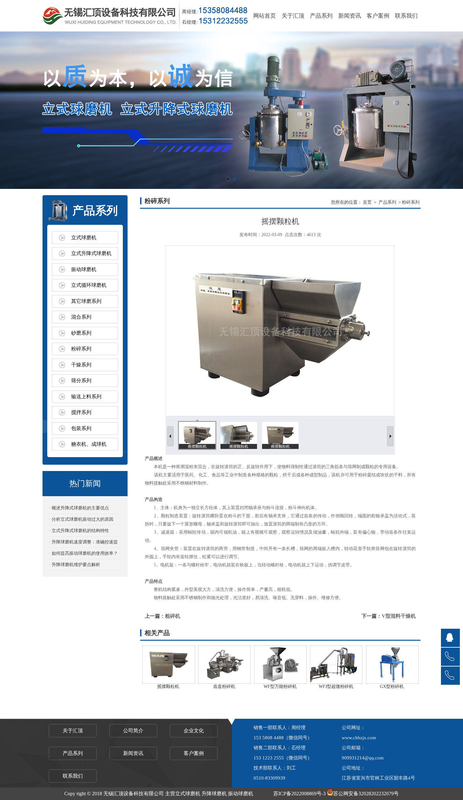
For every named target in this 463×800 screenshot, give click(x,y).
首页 (367, 202)
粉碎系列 (81, 348)
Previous (11, 110)
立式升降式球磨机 (91, 253)
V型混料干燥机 (399, 616)
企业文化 (194, 730)
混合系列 (81, 317)
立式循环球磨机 (88, 285)
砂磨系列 (81, 333)
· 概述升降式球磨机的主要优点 (79, 508)
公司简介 (133, 730)
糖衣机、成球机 (88, 444)
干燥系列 (81, 364)
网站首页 (264, 16)
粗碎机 (172, 616)
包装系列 (81, 428)
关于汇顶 (293, 16)
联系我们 (406, 16)
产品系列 (321, 16)
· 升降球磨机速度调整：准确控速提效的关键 (83, 544)
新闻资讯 (349, 16)
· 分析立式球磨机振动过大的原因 (81, 519)
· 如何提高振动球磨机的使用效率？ (83, 553)
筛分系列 (81, 380)
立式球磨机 (83, 237)
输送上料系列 (86, 396)
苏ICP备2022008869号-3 (299, 793)
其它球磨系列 (86, 301)
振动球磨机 (83, 269)
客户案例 (378, 16)
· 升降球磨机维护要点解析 (74, 564)
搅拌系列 (81, 412)
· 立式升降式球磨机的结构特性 (79, 530)
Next (452, 110)
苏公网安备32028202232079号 (366, 793)
